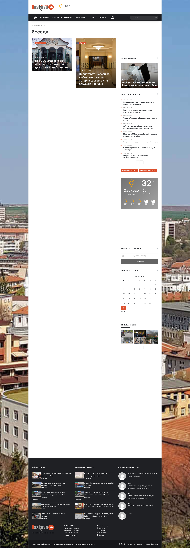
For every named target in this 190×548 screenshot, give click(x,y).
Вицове (101, 535)
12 (134, 294)
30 (155, 303)
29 (150, 303)
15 (150, 294)
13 (139, 294)
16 (155, 294)
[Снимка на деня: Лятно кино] (139, 333)
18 (129, 298)
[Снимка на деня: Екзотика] (127, 333)
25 (129, 303)
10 (124, 294)
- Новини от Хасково (71, 528)
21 (145, 298)
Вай (129, 493)
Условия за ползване (135, 544)
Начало (36, 25)
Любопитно (80, 17)
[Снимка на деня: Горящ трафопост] (152, 333)
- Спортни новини (70, 535)
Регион (67, 17)
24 (124, 303)
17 (123, 298)
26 (134, 303)
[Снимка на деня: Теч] (152, 340)
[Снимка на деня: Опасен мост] (139, 340)
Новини (45, 17)
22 (150, 298)
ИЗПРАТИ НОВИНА (149, 171)
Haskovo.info (47, 544)
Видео (104, 17)
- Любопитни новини (71, 533)
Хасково (56, 17)
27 (139, 303)
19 (134, 298)
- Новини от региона (71, 530)
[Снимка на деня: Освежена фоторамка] (127, 340)
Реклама (147, 544)
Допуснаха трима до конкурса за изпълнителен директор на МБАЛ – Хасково (54, 495)
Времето (101, 528)
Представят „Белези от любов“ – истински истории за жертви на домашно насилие (94, 78)
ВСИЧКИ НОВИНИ (130, 171)
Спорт (92, 17)
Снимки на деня (104, 526)
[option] (139, 75)
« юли (123, 311)
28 (145, 303)
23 (155, 298)
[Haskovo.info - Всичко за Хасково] (43, 7)
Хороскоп (102, 530)
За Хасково (102, 533)
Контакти (154, 544)
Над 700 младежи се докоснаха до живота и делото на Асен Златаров (51, 64)
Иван (129, 483)
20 (140, 298)
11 (129, 294)
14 (145, 294)
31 (124, 308)
